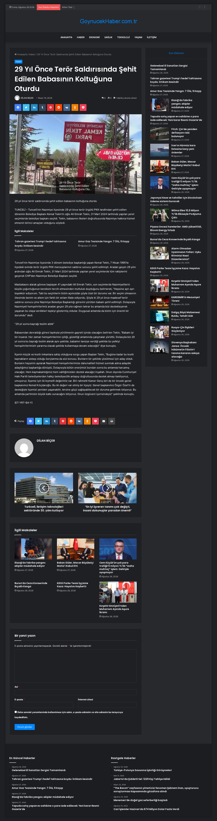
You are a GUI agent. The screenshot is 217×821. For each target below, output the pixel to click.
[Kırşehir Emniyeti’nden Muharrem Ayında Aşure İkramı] (118, 592)
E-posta (20, 699)
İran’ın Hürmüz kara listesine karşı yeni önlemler (183, 149)
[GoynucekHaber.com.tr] (108, 21)
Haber (80, 37)
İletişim (151, 37)
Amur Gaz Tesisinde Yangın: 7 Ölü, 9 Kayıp (84, 7)
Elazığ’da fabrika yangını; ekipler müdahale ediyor (30, 564)
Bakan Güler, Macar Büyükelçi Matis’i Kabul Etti (75, 564)
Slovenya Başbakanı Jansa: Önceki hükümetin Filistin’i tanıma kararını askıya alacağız (185, 349)
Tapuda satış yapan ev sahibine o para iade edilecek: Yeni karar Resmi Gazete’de (176, 118)
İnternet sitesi (85, 699)
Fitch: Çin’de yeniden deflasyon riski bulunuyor (184, 132)
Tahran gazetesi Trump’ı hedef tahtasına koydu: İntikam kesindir (176, 80)
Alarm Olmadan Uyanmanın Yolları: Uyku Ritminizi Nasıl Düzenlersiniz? (186, 254)
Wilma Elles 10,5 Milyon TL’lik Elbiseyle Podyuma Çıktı (186, 214)
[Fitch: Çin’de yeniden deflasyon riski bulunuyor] (159, 133)
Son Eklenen (176, 53)
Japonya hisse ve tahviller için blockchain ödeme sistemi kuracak (176, 199)
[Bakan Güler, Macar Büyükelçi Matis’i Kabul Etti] (75, 548)
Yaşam (138, 37)
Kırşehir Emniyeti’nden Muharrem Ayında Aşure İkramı (114, 609)
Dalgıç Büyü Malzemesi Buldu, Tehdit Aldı (185, 314)
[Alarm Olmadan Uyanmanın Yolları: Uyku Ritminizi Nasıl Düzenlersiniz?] (159, 253)
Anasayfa (66, 37)
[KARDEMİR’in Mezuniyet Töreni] (159, 302)
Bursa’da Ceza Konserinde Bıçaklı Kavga (31, 584)
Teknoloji (123, 37)
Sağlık (108, 37)
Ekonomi (94, 37)
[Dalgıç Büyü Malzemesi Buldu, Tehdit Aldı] (159, 317)
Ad (17, 686)
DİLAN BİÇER (27, 98)
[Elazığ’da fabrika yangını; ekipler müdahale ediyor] (33, 548)
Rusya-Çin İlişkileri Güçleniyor (182, 329)
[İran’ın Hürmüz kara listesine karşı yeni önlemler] (159, 150)
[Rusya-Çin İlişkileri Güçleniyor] (159, 332)
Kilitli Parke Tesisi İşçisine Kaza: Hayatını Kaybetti (72, 584)
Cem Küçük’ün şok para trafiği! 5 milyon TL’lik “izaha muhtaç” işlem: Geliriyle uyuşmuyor (116, 567)
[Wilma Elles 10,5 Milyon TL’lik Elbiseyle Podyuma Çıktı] (159, 215)
